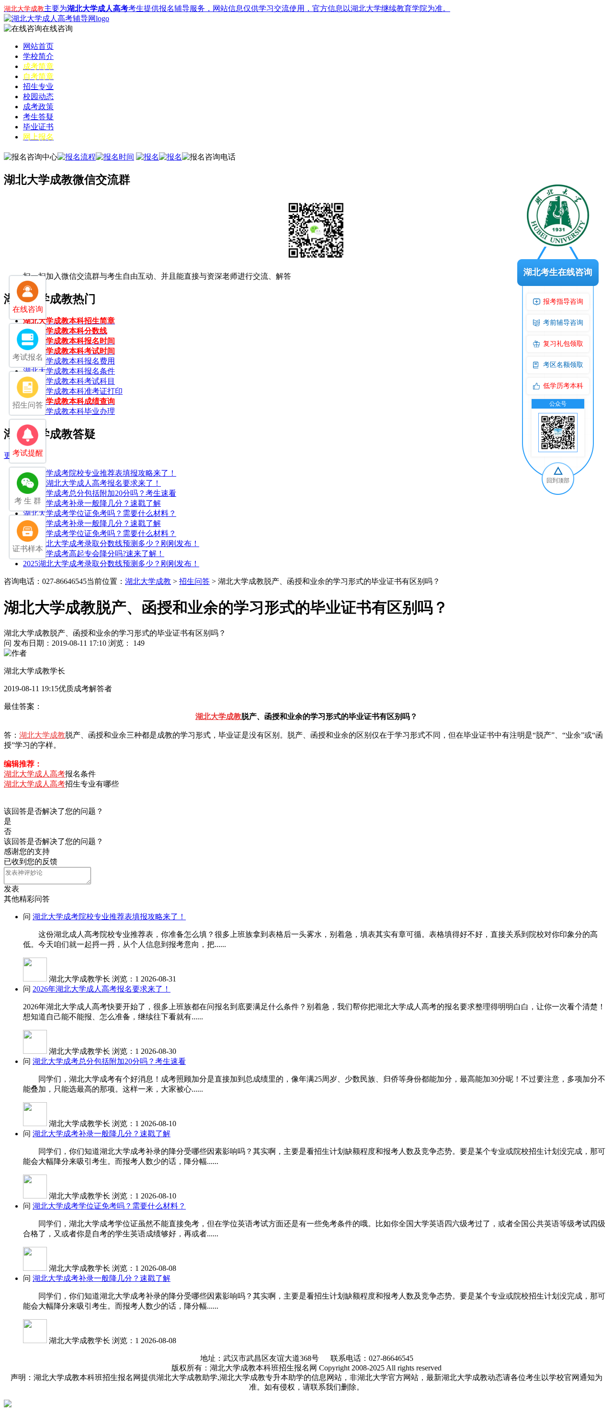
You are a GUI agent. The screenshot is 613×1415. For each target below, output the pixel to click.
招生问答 (194, 581)
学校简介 (38, 56)
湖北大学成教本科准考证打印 (73, 391)
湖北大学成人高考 (34, 774)
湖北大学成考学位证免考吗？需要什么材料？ (99, 513)
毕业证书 (38, 127)
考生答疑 (38, 117)
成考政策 (38, 107)
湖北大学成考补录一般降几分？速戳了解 (92, 503)
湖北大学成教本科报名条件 (69, 371)
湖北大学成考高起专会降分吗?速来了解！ (93, 553)
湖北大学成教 (148, 581)
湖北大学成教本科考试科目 (69, 381)
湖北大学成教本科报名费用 (69, 361)
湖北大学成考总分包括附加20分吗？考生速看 (99, 493)
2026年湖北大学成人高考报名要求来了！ (92, 483)
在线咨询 (57, 28)
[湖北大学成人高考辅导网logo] (56, 18)
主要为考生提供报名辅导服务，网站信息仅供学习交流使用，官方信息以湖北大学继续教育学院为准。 (227, 8)
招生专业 (38, 86)
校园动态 (38, 96)
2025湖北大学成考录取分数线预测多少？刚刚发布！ (111, 543)
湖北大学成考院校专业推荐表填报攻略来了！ (99, 473)
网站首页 (38, 46)
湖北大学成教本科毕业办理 (69, 411)
